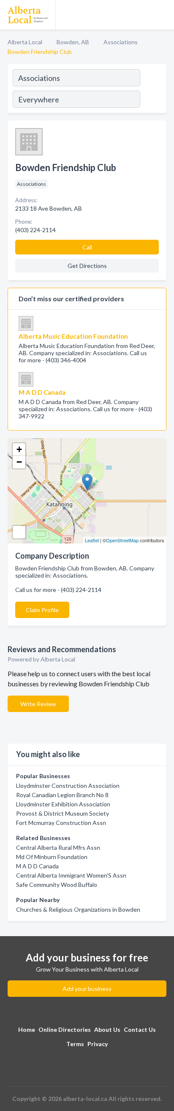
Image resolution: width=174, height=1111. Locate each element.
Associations (120, 42)
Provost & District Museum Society (62, 813)
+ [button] (19, 449)
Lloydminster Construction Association (68, 785)
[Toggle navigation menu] (162, 14)
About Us (107, 1029)
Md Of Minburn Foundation (51, 856)
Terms (75, 1043)
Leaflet (92, 540)
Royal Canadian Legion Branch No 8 (62, 794)
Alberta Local (25, 42)
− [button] (19, 462)
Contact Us (140, 1029)
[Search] (153, 89)
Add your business (87, 988)
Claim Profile (42, 609)
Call (87, 247)
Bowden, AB (73, 42)
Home (26, 1029)
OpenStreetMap (122, 540)
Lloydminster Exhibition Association (63, 804)
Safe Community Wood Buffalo (56, 884)
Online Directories (64, 1029)
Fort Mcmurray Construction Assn (61, 822)
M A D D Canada (37, 866)
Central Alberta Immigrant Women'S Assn (71, 875)
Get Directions (87, 265)
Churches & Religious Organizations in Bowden (78, 909)
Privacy (97, 1043)
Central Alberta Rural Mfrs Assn (58, 847)
